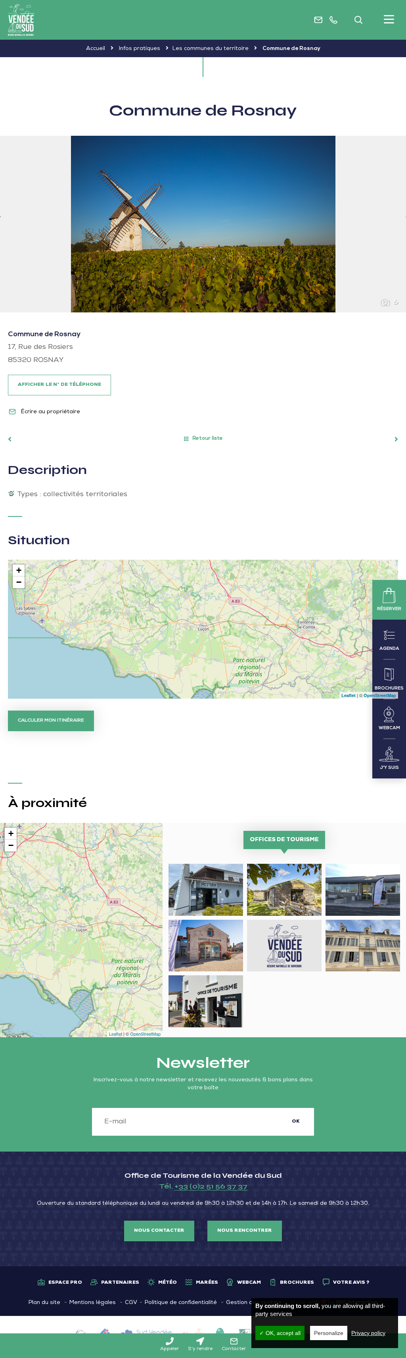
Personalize (328, 1333)
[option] (203, 224)
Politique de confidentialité (181, 1303)
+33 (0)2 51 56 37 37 (210, 1186)
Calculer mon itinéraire (51, 720)
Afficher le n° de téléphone (59, 385)
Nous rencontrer (244, 1231)
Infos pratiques (139, 49)
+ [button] (18, 570)
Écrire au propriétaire (49, 412)
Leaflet (348, 695)
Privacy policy (368, 1333)
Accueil (95, 49)
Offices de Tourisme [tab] (284, 840)
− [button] (18, 582)
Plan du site (44, 1303)
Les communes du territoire (210, 49)
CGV (131, 1303)
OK (296, 1121)
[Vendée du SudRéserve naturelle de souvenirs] (21, 19)
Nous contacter (159, 1231)
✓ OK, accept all (280, 1333)
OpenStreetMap (380, 695)
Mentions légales (92, 1303)
